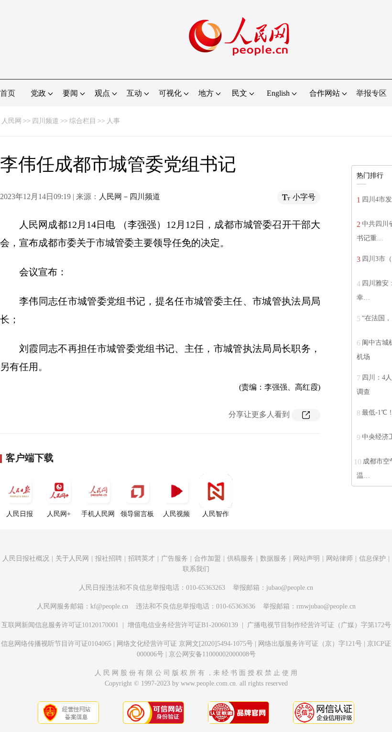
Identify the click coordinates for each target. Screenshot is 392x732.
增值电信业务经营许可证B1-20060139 (183, 625)
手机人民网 (98, 514)
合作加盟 (207, 558)
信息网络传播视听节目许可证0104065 (56, 643)
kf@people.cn (109, 606)
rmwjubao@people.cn (326, 606)
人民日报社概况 (25, 558)
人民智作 (215, 514)
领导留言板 (137, 514)
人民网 (11, 120)
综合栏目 (82, 120)
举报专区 (371, 93)
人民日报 (19, 514)
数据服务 (273, 558)
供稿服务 (240, 558)
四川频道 (45, 120)
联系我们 (196, 569)
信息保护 (372, 558)
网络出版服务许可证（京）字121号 (310, 643)
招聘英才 (141, 558)
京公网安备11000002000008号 (212, 654)
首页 (7, 93)
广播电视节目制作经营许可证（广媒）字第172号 (319, 625)
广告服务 (174, 558)
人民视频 (176, 514)
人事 (113, 120)
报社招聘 (108, 558)
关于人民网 (72, 558)
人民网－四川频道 (129, 196)
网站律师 (339, 558)
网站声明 (306, 558)
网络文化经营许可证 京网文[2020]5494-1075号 (185, 643)
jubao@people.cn (289, 587)
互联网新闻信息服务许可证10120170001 (60, 625)
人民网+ (59, 514)
